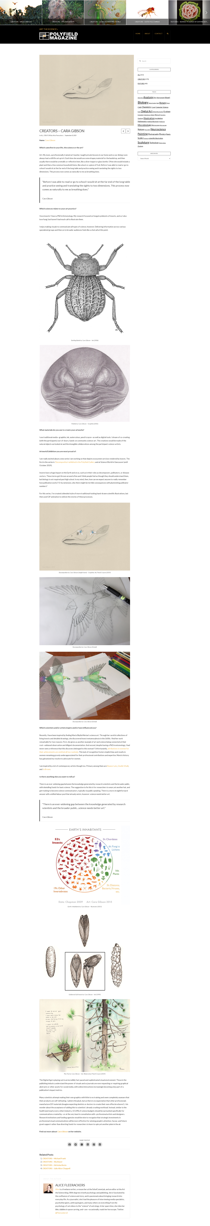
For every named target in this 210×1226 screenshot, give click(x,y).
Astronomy (161, 98)
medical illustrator (153, 121)
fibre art (157, 115)
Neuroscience (158, 129)
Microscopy (163, 125)
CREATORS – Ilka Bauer (52, 1162)
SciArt (141, 138)
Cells (139, 107)
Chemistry (146, 107)
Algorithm (140, 97)
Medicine (162, 121)
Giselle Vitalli (123, 766)
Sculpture (143, 142)
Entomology (141, 115)
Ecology (167, 111)
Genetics (162, 115)
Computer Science (161, 107)
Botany (162, 102)
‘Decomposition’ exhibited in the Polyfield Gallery (75, 462)
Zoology (140, 146)
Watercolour (162, 143)
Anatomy (148, 97)
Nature (141, 129)
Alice (57, 1189)
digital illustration (158, 112)
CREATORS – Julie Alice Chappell (56, 1168)
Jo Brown (46, 769)
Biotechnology (152, 103)
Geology (140, 118)
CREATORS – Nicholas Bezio (54, 1165)
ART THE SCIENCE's (48, 29)
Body (158, 103)
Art (155, 98)
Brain (168, 103)
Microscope (155, 125)
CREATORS (47, 135)
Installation (159, 118)
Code (153, 107)
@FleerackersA (61, 1213)
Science (146, 138)
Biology (143, 102)
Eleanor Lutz (112, 766)
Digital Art (146, 111)
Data (139, 112)
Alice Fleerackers (58, 135)
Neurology (147, 129)
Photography (153, 134)
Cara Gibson (50, 140)
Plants (168, 134)
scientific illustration (156, 138)
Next (205, 12)
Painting (143, 133)
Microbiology (144, 125)
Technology (154, 143)
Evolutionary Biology (149, 115)
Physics (162, 134)
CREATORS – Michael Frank (54, 1158)
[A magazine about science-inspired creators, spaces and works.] (58, 36)
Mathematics (142, 121)
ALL (42, 135)
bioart (167, 97)
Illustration (149, 118)
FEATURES (141, 83)
